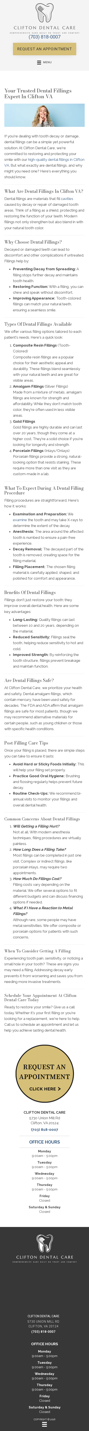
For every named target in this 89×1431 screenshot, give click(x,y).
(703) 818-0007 (44, 37)
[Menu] (44, 1424)
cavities (67, 199)
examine (20, 520)
